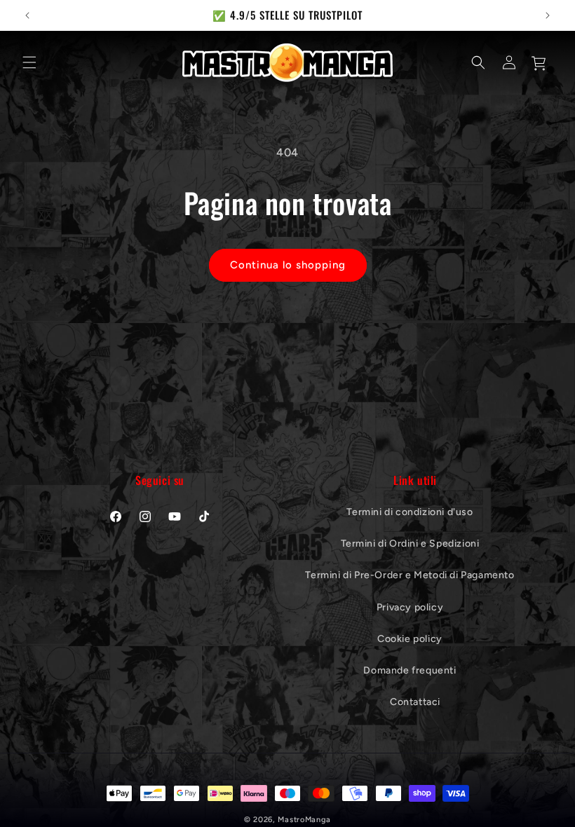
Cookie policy (409, 639)
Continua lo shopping (288, 265)
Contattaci (415, 702)
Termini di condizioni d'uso (409, 512)
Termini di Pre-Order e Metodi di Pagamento (409, 575)
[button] (29, 62)
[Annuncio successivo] (547, 15)
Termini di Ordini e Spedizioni (410, 543)
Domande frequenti (409, 670)
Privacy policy (410, 607)
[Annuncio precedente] (27, 15)
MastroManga (304, 819)
